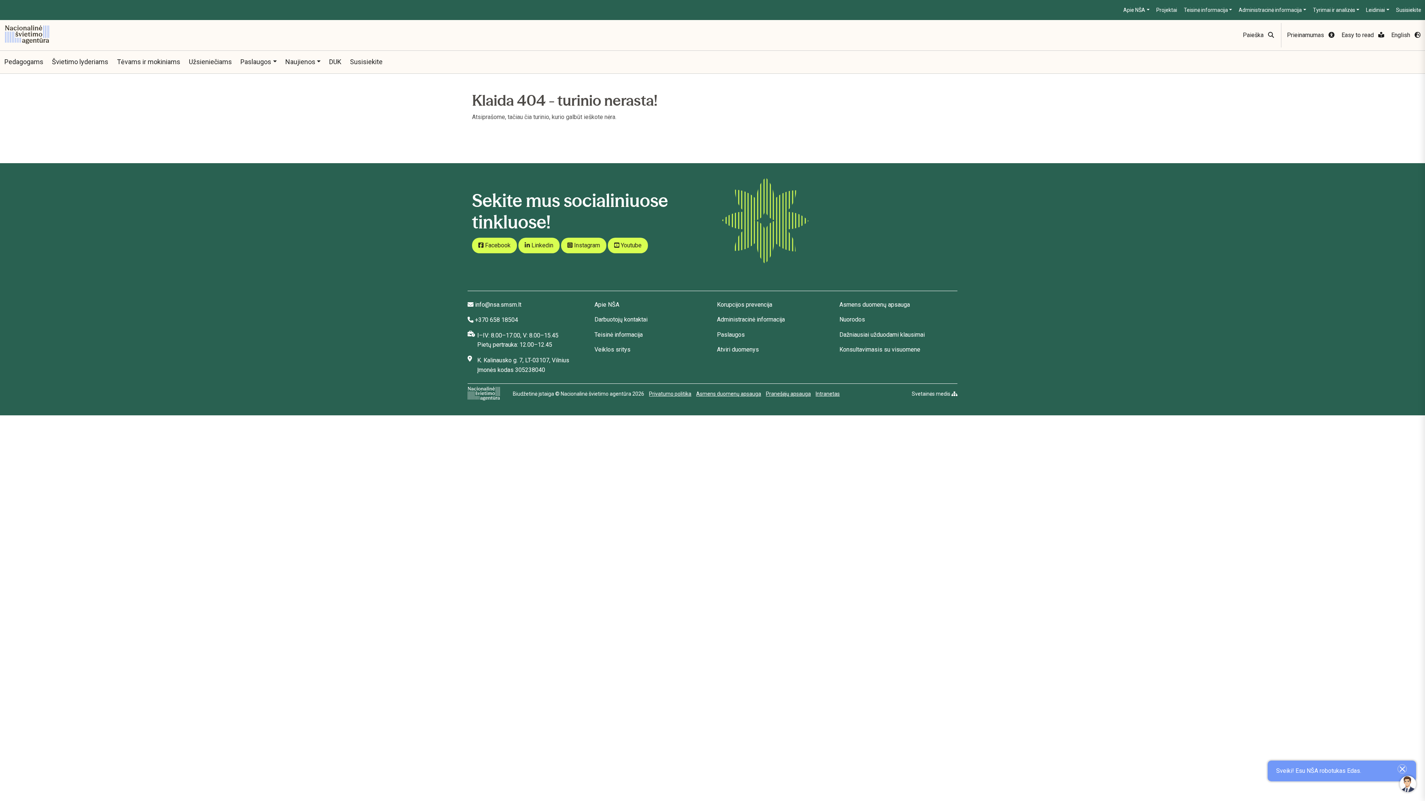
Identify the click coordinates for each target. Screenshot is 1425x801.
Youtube (630, 245)
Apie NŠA (1134, 10)
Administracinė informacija (1270, 10)
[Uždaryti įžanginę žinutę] (1402, 769)
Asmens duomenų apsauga (874, 304)
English (1401, 35)
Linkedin (541, 245)
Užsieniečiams (210, 62)
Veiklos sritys (612, 349)
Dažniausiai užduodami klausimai (882, 334)
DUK (335, 62)
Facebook (497, 245)
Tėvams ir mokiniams (148, 62)
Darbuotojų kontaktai (621, 319)
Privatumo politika (670, 394)
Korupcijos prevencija (744, 304)
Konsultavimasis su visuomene (879, 349)
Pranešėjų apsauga (788, 394)
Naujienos (300, 62)
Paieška (1254, 35)
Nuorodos (852, 319)
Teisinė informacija (1206, 10)
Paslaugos (255, 62)
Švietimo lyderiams (80, 62)
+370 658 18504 (496, 319)
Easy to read (1358, 35)
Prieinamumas (1306, 35)
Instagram (586, 245)
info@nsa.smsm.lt (498, 304)
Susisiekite (1408, 10)
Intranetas (828, 394)
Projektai (1166, 10)
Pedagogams (23, 62)
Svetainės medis (931, 394)
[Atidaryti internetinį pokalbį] (1408, 784)
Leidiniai (1375, 10)
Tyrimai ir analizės (1334, 10)
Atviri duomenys (738, 349)
